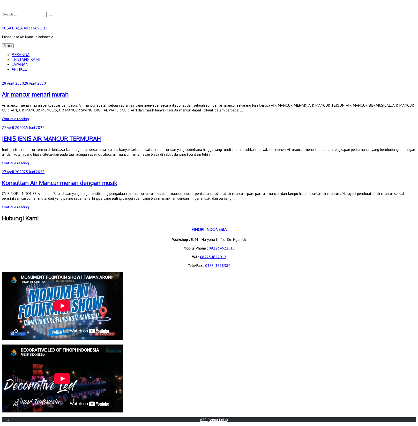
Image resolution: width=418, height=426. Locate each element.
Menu (8, 46)
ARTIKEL (19, 69)
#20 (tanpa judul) (214, 419)
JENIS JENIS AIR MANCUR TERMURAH (51, 138)
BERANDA (21, 54)
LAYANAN (20, 64)
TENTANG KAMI (26, 59)
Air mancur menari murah (35, 94)
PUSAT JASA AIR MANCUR (24, 28)
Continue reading (15, 118)
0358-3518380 (218, 265)
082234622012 (222, 248)
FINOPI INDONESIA (209, 229)
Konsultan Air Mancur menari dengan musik (59, 182)
